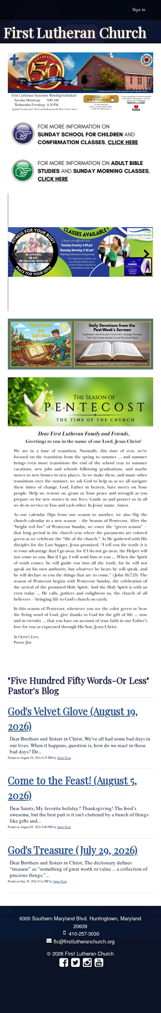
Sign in (138, 9)
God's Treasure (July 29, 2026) (73, 849)
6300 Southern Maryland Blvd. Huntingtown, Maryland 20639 (80, 922)
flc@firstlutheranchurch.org (83, 941)
